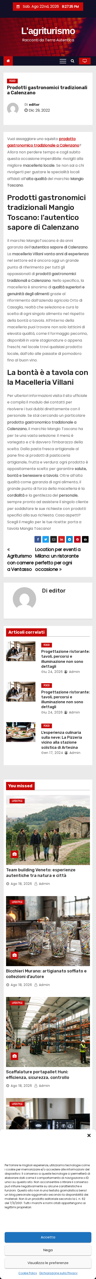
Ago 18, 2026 (21, 883)
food (12, 81)
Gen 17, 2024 (52, 752)
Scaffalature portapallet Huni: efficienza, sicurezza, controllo (37, 1074)
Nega (48, 1249)
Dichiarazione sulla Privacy (58, 1273)
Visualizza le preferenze (48, 1262)
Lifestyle (17, 801)
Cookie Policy (27, 1273)
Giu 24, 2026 (52, 671)
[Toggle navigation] (63, 61)
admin (74, 671)
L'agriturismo (48, 31)
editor (34, 105)
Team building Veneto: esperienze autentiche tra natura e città (40, 872)
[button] (89, 1135)
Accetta (48, 1237)
